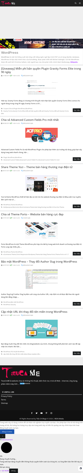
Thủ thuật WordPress (17, 352)
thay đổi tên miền (18, 354)
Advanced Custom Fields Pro (28, 160)
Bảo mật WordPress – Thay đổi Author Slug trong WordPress (39, 261)
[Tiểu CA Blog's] (9, 3)
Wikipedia (74, 62)
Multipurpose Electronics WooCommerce (16, 207)
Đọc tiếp (77, 110)
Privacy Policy (6, 396)
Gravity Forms (7, 111)
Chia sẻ (11, 108)
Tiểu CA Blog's (41, 419)
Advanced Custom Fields (11, 160)
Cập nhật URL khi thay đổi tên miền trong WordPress (34, 311)
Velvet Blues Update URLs (32, 354)
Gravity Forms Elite (19, 111)
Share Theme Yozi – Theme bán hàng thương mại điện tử (37, 167)
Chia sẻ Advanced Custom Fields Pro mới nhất (30, 120)
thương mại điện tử (47, 207)
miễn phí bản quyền (31, 111)
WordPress (28, 108)
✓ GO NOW (4, 471)
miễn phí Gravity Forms (45, 111)
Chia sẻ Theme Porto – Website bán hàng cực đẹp (32, 214)
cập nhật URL (7, 354)
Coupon (6, 108)
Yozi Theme (60, 207)
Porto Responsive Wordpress (26, 254)
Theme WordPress (16, 205)
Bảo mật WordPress (17, 302)
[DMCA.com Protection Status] (25, 384)
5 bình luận (26, 218)
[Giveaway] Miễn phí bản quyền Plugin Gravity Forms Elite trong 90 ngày (41, 70)
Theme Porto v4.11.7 (62, 254)
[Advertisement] (41, 23)
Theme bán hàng (35, 207)
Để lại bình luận (28, 76)
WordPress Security (9, 305)
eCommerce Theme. (9, 254)
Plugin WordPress (19, 108)
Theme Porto (51, 254)
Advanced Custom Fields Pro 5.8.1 (49, 160)
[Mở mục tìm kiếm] (75, 3)
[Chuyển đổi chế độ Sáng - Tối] (81, 468)
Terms (3, 400)
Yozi (55, 207)
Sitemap (4, 403)
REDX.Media (59, 419)
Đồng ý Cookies (7, 432)
